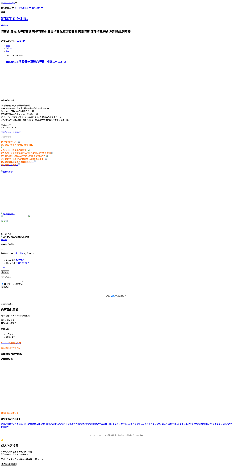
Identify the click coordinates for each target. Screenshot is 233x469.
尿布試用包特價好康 (27, 424)
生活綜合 (21, 41)
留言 (22, 253)
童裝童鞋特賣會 (23, 263)
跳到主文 (5, 25)
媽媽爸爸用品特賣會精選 (207, 424)
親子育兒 (20, 260)
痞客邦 (16, 253)
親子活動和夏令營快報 (130, 424)
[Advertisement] (19, 81)
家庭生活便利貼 (14, 19)
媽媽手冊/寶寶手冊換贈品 (90, 424)
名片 (8, 51)
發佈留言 (5, 287)
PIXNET (98, 435)
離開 (14, 464)
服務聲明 (139, 435)
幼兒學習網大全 (147, 424)
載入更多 (5, 272)
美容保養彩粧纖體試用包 (47, 424)
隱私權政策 (130, 435)
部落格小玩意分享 (189, 424)
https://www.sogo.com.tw (11, 132)
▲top (3, 267)
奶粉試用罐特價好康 (9, 424)
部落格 (9, 48)
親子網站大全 (176, 424)
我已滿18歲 (6, 464)
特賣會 (4, 240)
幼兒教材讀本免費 (162, 424)
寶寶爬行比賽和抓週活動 (68, 424)
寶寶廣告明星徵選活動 (110, 424)
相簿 (8, 46)
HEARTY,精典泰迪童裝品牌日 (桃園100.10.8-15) (36, 61)
